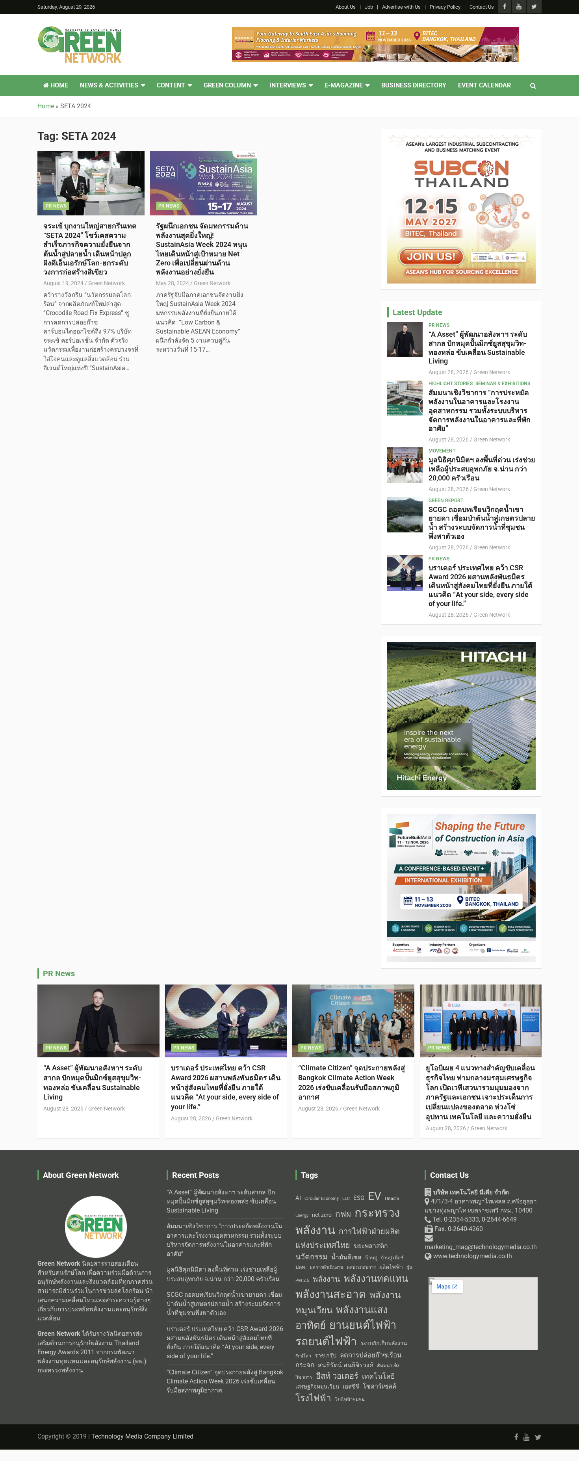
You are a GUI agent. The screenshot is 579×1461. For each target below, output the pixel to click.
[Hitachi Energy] (461, 646)
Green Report (446, 500)
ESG (358, 1197)
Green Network (106, 283)
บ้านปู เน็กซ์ (392, 1258)
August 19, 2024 (63, 283)
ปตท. (300, 1267)
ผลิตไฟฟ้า (391, 1267)
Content (171, 85)
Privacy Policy (445, 7)
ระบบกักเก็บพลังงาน (383, 1343)
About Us (346, 7)
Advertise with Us (401, 7)
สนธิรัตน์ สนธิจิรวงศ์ (345, 1365)
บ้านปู (371, 1258)
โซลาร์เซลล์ (379, 1386)
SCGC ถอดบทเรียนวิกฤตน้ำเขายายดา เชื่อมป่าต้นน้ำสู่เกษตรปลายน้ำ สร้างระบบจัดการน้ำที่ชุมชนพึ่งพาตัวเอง (482, 522)
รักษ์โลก (303, 1356)
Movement (442, 451)
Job (369, 7)
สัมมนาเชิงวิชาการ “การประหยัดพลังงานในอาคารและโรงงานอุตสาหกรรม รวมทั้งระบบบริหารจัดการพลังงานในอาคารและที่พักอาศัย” (480, 410)
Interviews (287, 85)
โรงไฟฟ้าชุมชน (350, 1399)
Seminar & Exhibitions (502, 383)
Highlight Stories (451, 383)
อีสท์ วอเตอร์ (337, 1376)
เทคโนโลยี (378, 1376)
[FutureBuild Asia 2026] (461, 818)
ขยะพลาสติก (371, 1246)
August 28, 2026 (449, 372)
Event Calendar (484, 85)
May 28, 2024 (172, 283)
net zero (322, 1215)
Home (58, 85)
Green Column (227, 85)
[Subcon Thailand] (461, 139)
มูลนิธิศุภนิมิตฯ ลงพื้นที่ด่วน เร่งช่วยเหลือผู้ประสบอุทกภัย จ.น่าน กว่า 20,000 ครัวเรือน (482, 469)
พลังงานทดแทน (376, 1278)
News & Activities (109, 85)
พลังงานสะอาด (330, 1294)
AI (298, 1197)
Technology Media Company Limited (142, 1436)
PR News (56, 206)
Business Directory (413, 85)
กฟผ (343, 1214)
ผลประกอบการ (361, 1267)
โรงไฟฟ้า (313, 1398)
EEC (346, 1198)
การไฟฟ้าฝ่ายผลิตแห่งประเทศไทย (347, 1238)
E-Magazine (344, 85)
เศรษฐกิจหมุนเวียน (317, 1386)
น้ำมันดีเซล (346, 1257)
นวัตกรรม (311, 1256)
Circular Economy (321, 1198)
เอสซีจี (351, 1386)
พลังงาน (326, 1279)
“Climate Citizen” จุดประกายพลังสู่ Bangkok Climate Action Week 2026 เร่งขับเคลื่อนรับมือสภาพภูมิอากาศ (225, 1381)
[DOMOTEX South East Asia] (375, 31)
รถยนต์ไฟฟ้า (326, 1341)
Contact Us (482, 7)
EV (374, 1196)
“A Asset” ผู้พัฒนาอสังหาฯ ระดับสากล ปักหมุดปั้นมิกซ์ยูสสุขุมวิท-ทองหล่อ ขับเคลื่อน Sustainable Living (478, 347)
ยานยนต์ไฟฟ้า (362, 1325)
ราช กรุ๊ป (325, 1355)
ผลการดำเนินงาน (326, 1267)
